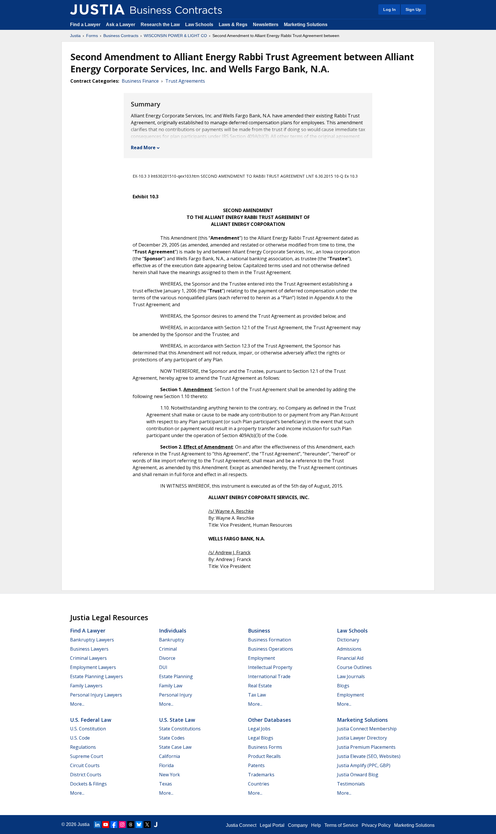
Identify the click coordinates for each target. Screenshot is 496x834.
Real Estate (260, 685)
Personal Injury (175, 695)
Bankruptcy (171, 640)
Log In (389, 9)
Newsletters (265, 24)
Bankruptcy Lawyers (92, 640)
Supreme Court (86, 756)
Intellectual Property (270, 667)
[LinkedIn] (97, 824)
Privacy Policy (376, 825)
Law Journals (351, 676)
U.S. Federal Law (90, 719)
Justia (75, 35)
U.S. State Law (177, 719)
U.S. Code (80, 738)
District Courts (85, 774)
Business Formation (269, 640)
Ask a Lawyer (121, 24)
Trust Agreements (185, 81)
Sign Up (413, 9)
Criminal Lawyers (88, 658)
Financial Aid (350, 658)
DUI (163, 667)
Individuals (172, 630)
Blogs (343, 685)
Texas (165, 784)
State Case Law (175, 747)
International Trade (269, 676)
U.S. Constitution (88, 729)
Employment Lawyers (93, 667)
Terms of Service (341, 825)
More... (77, 704)
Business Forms (265, 747)
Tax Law (257, 695)
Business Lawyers (89, 649)
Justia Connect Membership (367, 729)
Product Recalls (264, 756)
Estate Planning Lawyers (96, 676)
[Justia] (97, 9)
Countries (258, 784)
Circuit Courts (85, 765)
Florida (166, 765)
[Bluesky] (138, 824)
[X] (147, 824)
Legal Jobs (259, 729)
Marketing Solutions (306, 24)
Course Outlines (354, 667)
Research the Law (160, 24)
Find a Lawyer (85, 24)
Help (316, 825)
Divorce (167, 658)
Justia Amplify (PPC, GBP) (363, 765)
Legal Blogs (260, 738)
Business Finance (140, 81)
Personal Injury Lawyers (96, 695)
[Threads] (130, 824)
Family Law (170, 685)
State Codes (172, 738)
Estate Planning (176, 676)
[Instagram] (122, 824)
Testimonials (351, 784)
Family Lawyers (86, 685)
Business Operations (270, 649)
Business (259, 630)
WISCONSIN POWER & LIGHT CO (175, 35)
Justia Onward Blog (357, 774)
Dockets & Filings (88, 784)
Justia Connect (241, 825)
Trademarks (261, 774)
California (169, 756)
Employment (261, 658)
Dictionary (348, 640)
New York (169, 774)
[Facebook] (114, 824)
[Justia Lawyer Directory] (155, 824)
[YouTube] (105, 824)
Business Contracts (120, 35)
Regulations (83, 747)
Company (298, 825)
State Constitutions (180, 729)
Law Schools (199, 24)
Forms (92, 35)
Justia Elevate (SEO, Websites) (368, 756)
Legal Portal (272, 825)
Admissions (349, 649)
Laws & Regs (233, 24)
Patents (256, 765)
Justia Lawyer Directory (362, 738)
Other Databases (269, 719)
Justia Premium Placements (366, 747)
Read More (143, 147)
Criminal (168, 649)
